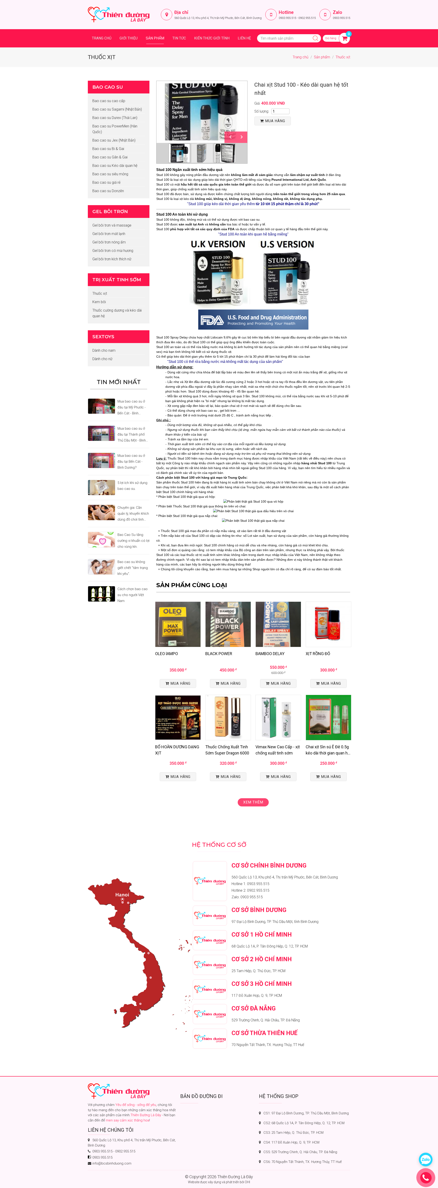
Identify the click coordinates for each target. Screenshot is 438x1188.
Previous (230, 137)
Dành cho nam (103, 350)
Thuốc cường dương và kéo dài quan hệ (117, 313)
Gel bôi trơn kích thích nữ (111, 259)
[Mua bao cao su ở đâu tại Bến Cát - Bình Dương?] (101, 460)
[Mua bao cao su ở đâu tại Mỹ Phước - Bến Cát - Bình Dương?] (101, 406)
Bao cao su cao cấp (108, 101)
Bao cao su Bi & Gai (108, 149)
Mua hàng (275, 121)
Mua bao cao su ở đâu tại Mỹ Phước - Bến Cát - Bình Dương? (131, 407)
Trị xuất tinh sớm (116, 279)
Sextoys (103, 336)
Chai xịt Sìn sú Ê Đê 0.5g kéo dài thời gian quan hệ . (328, 750)
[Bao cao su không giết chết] (101, 566)
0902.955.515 (307, 18)
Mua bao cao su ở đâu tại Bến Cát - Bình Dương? (131, 462)
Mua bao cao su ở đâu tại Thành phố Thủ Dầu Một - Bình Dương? (131, 434)
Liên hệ (244, 38)
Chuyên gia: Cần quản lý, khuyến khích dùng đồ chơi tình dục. (133, 514)
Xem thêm (253, 802)
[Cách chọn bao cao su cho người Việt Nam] (101, 593)
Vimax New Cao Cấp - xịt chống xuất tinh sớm (278, 749)
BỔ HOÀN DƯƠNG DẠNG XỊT (177, 749)
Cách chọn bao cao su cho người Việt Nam (132, 595)
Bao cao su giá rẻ (106, 182)
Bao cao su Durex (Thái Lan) (114, 118)
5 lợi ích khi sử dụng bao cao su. (132, 486)
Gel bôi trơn (110, 211)
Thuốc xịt (343, 57)
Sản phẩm (155, 38)
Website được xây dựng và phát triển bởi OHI (219, 1182)
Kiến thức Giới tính (211, 38)
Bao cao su (107, 87)
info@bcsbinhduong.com (111, 1163)
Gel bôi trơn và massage (111, 225)
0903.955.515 (287, 18)
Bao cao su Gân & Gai (110, 157)
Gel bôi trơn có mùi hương (112, 250)
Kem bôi (99, 302)
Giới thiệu (129, 38)
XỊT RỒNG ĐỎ (318, 653)
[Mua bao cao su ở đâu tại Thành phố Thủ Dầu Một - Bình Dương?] (101, 433)
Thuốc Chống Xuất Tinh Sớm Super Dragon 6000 (227, 749)
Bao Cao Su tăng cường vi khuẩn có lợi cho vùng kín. (133, 541)
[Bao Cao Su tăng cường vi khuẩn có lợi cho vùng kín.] (101, 539)
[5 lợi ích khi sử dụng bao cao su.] (101, 487)
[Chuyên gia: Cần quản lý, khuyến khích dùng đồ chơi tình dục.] (101, 512)
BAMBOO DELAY (270, 653)
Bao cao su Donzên (108, 191)
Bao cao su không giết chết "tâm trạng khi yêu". (132, 568)
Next (241, 137)
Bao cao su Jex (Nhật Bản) (114, 140)
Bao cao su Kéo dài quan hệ (114, 165)
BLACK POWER (218, 653)
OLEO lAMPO (166, 653)
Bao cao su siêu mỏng (110, 174)
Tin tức (179, 38)
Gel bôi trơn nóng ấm (109, 242)
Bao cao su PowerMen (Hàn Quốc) (114, 129)
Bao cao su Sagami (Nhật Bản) (117, 109)
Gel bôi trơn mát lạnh (108, 234)
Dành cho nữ (102, 359)
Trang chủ (101, 38)
